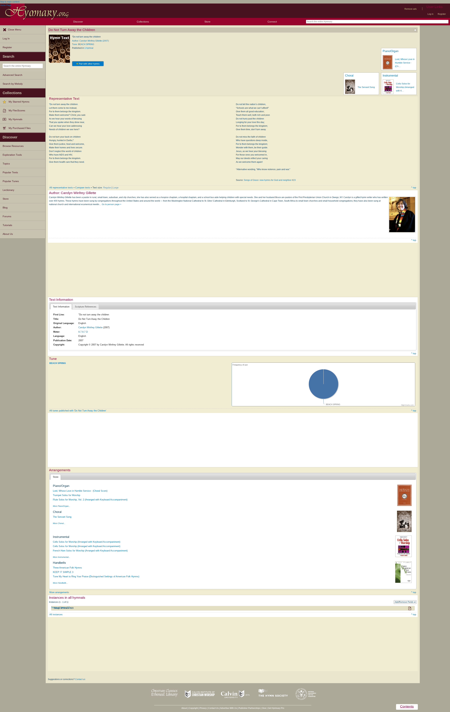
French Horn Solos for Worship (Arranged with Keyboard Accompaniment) (90, 550)
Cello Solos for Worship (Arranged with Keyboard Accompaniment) (86, 542)
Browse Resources (13, 146)
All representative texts (61, 187)
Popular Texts (10, 172)
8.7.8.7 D (83, 331)
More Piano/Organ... (61, 506)
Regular (107, 187)
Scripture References (85, 306)
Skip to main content (9, 2)
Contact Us (213, 708)
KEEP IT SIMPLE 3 (63, 572)
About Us (8, 234)
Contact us (80, 679)
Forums (7, 216)
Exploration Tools (12, 155)
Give (264, 708)
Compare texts (82, 187)
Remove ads (410, 9)
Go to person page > (111, 204)
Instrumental (390, 75)
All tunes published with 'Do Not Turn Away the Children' (77, 410)
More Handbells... (60, 583)
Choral (349, 75)
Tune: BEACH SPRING (83, 44)
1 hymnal (89, 48)
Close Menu (14, 29)
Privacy (203, 708)
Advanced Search (12, 75)
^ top (413, 187)
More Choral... (59, 523)
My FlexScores (17, 110)
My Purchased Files (20, 128)
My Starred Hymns (19, 101)
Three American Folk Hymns (67, 567)
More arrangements (59, 592)
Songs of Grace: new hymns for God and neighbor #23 (270, 180)
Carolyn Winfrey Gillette (90, 327)
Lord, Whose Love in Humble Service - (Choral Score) (80, 491)
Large (115, 187)
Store (207, 21)
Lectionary (8, 190)
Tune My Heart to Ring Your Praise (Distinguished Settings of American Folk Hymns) (96, 576)
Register (442, 14)
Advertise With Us (228, 708)
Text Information (61, 306)
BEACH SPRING (57, 363)
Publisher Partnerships (249, 708)
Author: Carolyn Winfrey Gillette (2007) (90, 41)
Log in (430, 14)
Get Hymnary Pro (276, 708)
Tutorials (7, 225)
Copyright (193, 708)
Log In (6, 38)
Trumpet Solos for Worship (66, 495)
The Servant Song (366, 87)
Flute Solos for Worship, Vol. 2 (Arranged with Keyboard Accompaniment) (90, 499)
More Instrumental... (61, 557)
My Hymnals (15, 119)
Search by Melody (13, 83)
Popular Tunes (11, 181)
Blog (5, 207)
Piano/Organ (390, 51)
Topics (6, 163)
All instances (56, 614)
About (184, 708)
